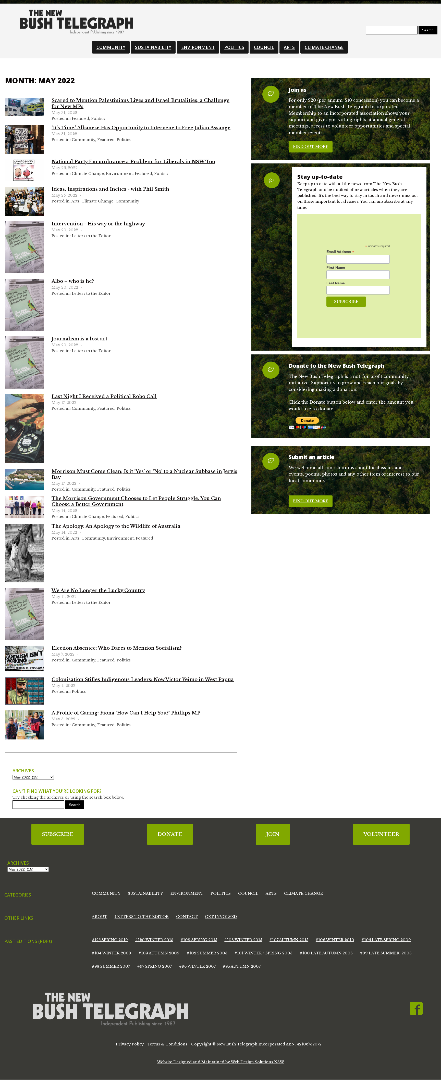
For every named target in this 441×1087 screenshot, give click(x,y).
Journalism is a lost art (79, 339)
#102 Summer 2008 (207, 953)
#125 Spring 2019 (110, 940)
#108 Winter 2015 (243, 940)
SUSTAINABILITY (153, 47)
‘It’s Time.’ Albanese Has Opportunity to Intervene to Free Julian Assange (141, 128)
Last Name (335, 283)
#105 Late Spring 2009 (386, 940)
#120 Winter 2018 (154, 940)
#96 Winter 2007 (197, 966)
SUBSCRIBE (58, 834)
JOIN (272, 834)
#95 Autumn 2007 (242, 966)
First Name (335, 267)
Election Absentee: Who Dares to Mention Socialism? (117, 648)
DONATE (169, 834)
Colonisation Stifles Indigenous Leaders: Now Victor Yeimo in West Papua (143, 679)
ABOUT (99, 916)
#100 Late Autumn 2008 (326, 953)
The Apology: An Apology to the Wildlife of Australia (116, 526)
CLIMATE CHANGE (324, 47)
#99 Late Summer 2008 (386, 953)
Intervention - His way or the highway (98, 224)
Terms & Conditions (167, 1044)
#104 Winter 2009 (111, 953)
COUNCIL (264, 47)
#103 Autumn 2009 (159, 953)
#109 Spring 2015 (199, 940)
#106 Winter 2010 (335, 940)
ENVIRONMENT (198, 47)
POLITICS (234, 47)
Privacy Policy (130, 1044)
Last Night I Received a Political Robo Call (104, 396)
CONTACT (187, 916)
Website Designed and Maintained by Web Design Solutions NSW (220, 1062)
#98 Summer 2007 (111, 966)
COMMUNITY (110, 47)
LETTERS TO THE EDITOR (142, 916)
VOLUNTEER (381, 834)
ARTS (289, 47)
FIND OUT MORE (310, 146)
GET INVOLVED (221, 916)
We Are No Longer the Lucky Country (98, 590)
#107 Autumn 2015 (289, 940)
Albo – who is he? (73, 281)
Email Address (340, 251)
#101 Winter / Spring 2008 (263, 953)
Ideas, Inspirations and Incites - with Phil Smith (110, 189)
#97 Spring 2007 (154, 966)
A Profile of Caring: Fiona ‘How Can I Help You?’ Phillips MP (126, 713)
